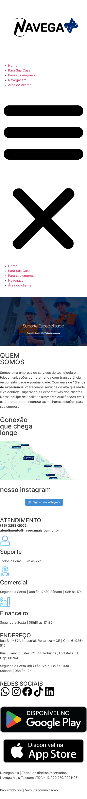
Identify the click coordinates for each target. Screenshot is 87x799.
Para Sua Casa (19, 70)
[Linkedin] (50, 691)
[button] (43, 175)
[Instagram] (16, 691)
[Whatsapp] (5, 691)
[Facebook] (27, 691)
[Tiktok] (38, 691)
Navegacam (17, 80)
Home (12, 65)
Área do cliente (19, 85)
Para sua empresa (21, 75)
